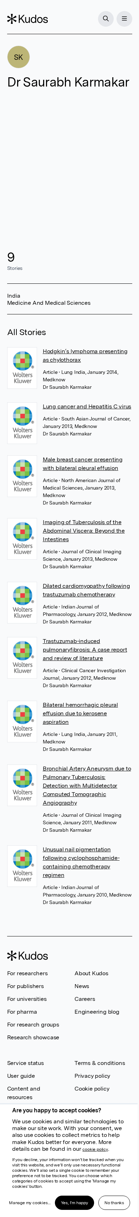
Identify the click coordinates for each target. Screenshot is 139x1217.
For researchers (27, 973)
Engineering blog (96, 1011)
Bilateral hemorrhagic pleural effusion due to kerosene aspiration (80, 713)
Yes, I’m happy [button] (74, 1202)
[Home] (27, 19)
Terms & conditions (99, 1063)
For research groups (33, 1024)
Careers (84, 999)
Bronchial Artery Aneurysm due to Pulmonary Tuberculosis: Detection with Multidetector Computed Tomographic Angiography (87, 785)
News (81, 986)
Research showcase (33, 1037)
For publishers (25, 986)
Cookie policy (91, 1088)
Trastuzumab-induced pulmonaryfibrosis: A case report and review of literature (85, 650)
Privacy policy (92, 1075)
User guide (21, 1075)
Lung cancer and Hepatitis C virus (87, 406)
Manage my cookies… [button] (29, 1202)
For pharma (22, 1011)
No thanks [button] (114, 1202)
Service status (25, 1063)
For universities (27, 999)
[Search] (106, 19)
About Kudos (91, 973)
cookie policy (95, 1149)
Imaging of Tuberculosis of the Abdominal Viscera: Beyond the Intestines (84, 531)
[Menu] (124, 19)
